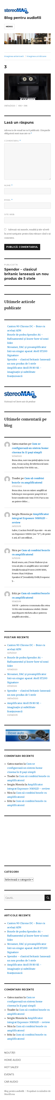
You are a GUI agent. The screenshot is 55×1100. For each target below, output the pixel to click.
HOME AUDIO (12, 1060)
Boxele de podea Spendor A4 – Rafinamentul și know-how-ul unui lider (28, 338)
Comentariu (12, 140)
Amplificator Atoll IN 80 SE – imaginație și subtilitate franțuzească (24, 372)
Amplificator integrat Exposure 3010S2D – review (30, 518)
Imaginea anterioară (14, 56)
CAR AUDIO (11, 1081)
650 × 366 (22, 105)
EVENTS (9, 1074)
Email (8, 200)
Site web (9, 214)
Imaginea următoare (36, 56)
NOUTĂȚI (9, 1052)
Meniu (9, 26)
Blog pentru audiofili (22, 18)
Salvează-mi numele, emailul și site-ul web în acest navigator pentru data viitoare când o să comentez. (27, 233)
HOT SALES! (11, 1067)
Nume (8, 185)
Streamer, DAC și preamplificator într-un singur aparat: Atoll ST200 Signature (27, 351)
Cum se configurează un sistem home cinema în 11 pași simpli (30, 448)
